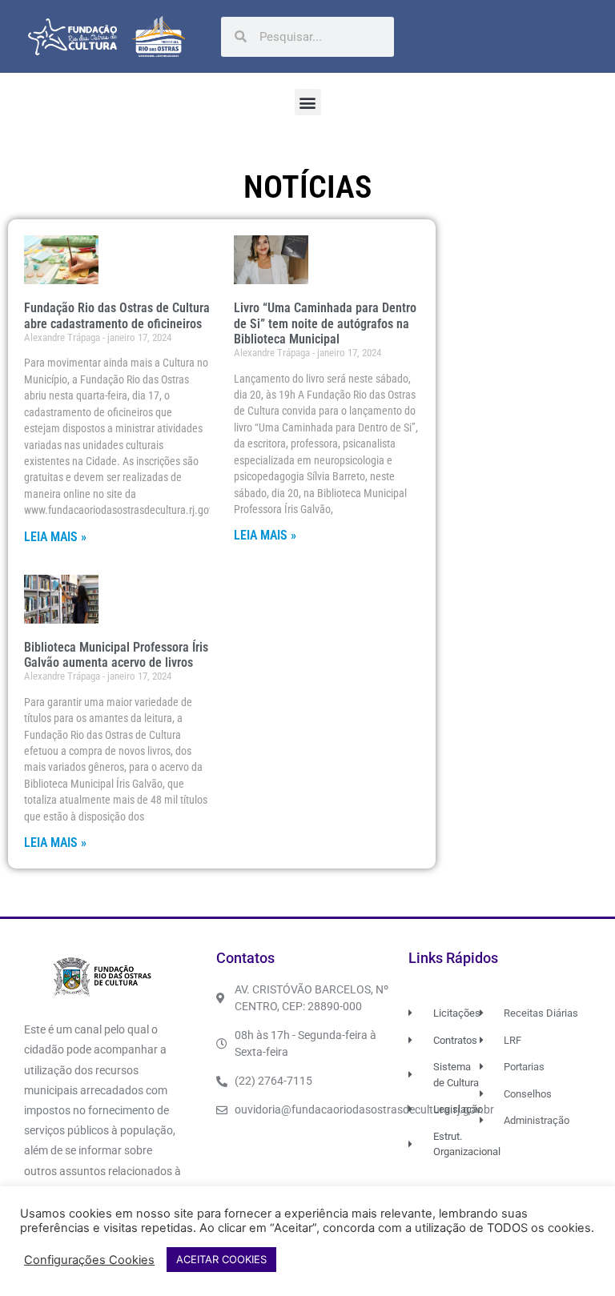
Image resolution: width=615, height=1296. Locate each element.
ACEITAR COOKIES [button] (221, 1259)
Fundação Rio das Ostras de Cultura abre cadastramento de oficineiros (117, 315)
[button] (308, 102)
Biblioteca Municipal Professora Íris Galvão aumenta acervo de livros (116, 655)
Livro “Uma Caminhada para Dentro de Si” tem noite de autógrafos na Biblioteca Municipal (325, 323)
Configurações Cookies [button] (89, 1260)
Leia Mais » (55, 536)
